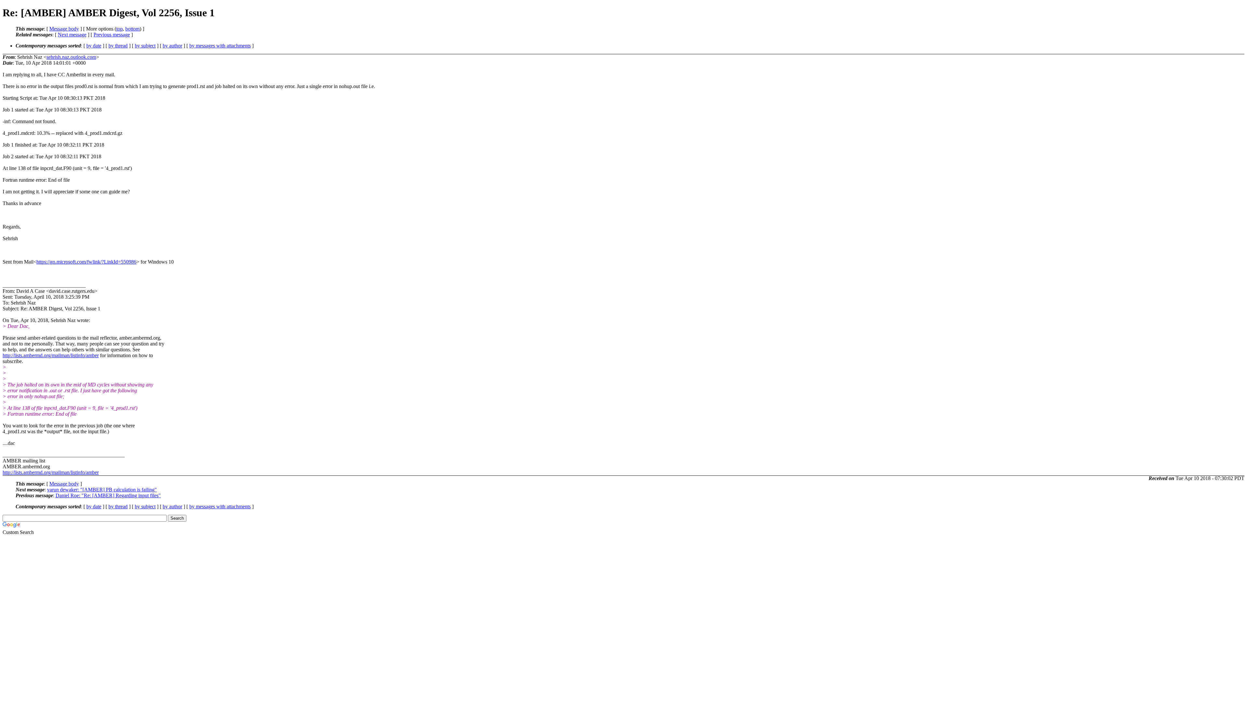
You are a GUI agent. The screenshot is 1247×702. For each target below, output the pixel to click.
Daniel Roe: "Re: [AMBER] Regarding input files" (108, 495)
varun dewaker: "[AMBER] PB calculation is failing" (102, 489)
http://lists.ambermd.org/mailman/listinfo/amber (51, 355)
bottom (132, 29)
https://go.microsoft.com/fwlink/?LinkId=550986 (86, 262)
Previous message (112, 34)
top (119, 29)
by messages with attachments (220, 45)
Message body (64, 29)
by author (172, 45)
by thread (118, 45)
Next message (72, 34)
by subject (145, 45)
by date (93, 45)
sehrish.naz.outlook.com (71, 57)
